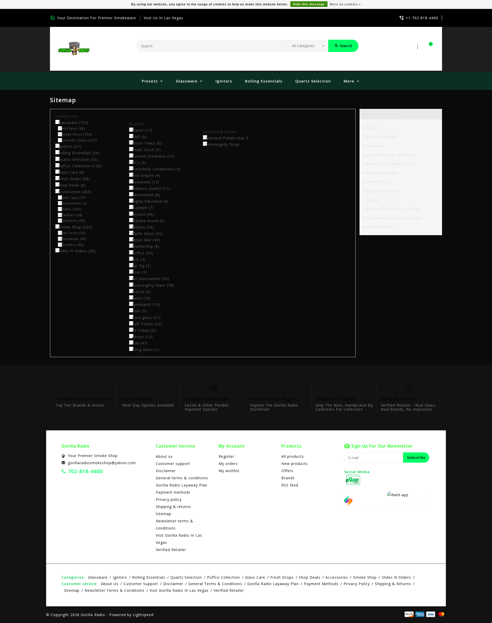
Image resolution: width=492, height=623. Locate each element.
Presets (150, 81)
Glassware (187, 81)
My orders (228, 463)
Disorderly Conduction (156, 169)
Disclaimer (373, 145)
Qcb (139, 259)
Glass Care (71, 172)
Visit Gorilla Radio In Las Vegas (392, 217)
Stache (141, 291)
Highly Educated (150, 201)
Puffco (142, 253)
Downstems (73, 203)
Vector (142, 336)
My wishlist (229, 470)
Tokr (139, 310)
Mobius (143, 227)
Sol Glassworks (150, 278)
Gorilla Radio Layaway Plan (389, 163)
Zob (140, 343)
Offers (287, 470)
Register (226, 456)
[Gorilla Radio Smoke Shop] (74, 49)
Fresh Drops (74, 178)
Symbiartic (146, 304)
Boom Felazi (147, 143)
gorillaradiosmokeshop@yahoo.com (102, 462)
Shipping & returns (380, 190)
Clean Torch (146, 149)
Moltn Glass (147, 233)
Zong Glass (145, 349)
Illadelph (143, 207)
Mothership (146, 246)
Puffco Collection (80, 165)
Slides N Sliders (77, 250)
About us (371, 127)
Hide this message (309, 4)
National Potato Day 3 (227, 138)
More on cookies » (345, 4)
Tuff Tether (147, 323)
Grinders (72, 245)
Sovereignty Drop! (223, 144)
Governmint (146, 194)
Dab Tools (73, 233)
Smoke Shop (75, 227)
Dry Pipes (72, 128)
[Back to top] (476, 608)
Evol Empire (146, 175)
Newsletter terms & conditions (392, 208)
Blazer (142, 130)
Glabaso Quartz (151, 188)
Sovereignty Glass (153, 285)
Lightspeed (143, 614)
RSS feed (289, 485)
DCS (139, 162)
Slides (70, 209)
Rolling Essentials (263, 81)
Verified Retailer (378, 226)
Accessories (74, 191)
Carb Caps (73, 197)
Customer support (380, 136)
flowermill (145, 182)
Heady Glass (76, 134)
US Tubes (144, 330)
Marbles (71, 215)
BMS (139, 136)
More (349, 81)
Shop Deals (72, 185)
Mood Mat (146, 239)
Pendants (72, 221)
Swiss (141, 298)
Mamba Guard (148, 220)
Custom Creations (153, 156)
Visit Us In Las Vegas (163, 17)
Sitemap (371, 200)
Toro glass (146, 317)
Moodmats (73, 239)
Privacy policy (376, 181)
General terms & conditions (389, 154)
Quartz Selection (313, 81)
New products (294, 463)
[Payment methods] (440, 614)
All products (292, 456)
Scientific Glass (78, 140)
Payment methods (380, 172)
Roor (139, 272)
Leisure (143, 214)
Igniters (224, 81)
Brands (288, 477)
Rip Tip (141, 265)
